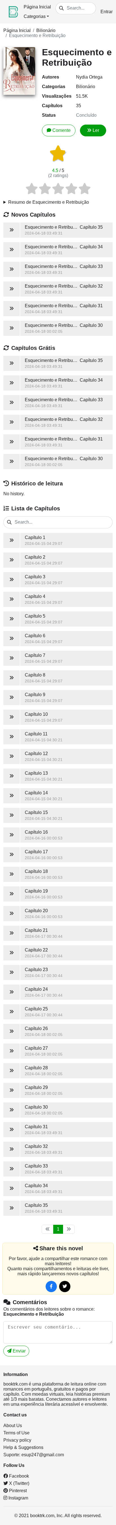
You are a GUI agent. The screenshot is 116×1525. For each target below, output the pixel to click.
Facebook (18, 1476)
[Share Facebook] (51, 1286)
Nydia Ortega (89, 77)
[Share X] (64, 1286)
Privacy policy (17, 1440)
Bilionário (45, 30)
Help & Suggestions (23, 1447)
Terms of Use (16, 1432)
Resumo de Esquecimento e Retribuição (48, 202)
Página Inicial (37, 6)
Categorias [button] (35, 16)
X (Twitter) (18, 1483)
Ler (96, 130)
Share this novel (61, 1248)
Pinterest (17, 1490)
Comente (61, 130)
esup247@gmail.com (42, 1454)
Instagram (17, 1498)
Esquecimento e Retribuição (37, 35)
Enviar (19, 1351)
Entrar (107, 11)
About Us (12, 1425)
